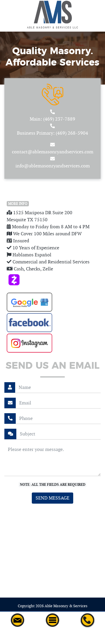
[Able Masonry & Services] (52, 14)
